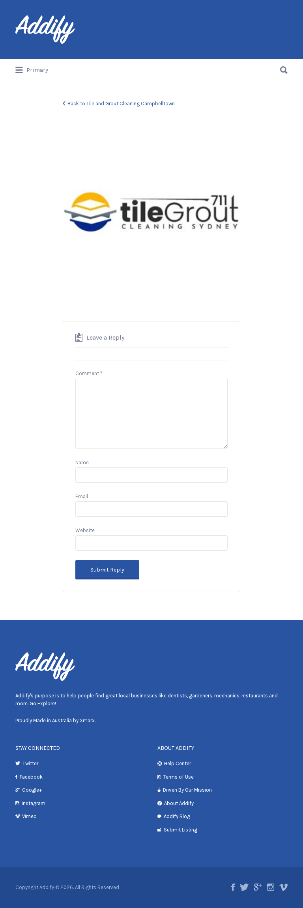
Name (82, 462)
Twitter (30, 763)
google (258, 887)
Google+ (32, 790)
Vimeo (29, 816)
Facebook (31, 777)
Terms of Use (178, 777)
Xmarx (87, 720)
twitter (244, 887)
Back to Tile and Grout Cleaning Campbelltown (121, 103)
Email (81, 496)
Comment (88, 373)
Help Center (177, 763)
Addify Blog (177, 816)
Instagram (33, 803)
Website (85, 530)
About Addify (179, 803)
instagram (270, 887)
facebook (233, 887)
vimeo (283, 887)
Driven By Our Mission (187, 790)
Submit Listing (180, 830)
